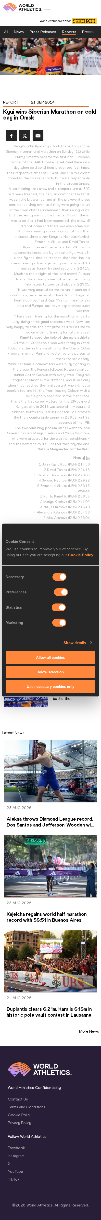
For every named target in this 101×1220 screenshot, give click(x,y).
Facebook (16, 1147)
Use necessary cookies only (50, 686)
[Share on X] (24, 135)
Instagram (16, 1155)
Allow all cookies (50, 657)
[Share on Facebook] (11, 135)
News (19, 32)
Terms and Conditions (26, 1107)
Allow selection (51, 672)
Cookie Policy (80, 555)
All (6, 32)
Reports (69, 32)
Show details (74, 642)
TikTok (13, 1179)
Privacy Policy (19, 1122)
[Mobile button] (47, 8)
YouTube (15, 1171)
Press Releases (43, 32)
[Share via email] (38, 135)
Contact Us (18, 1099)
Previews (90, 32)
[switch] (61, 592)
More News (89, 1031)
